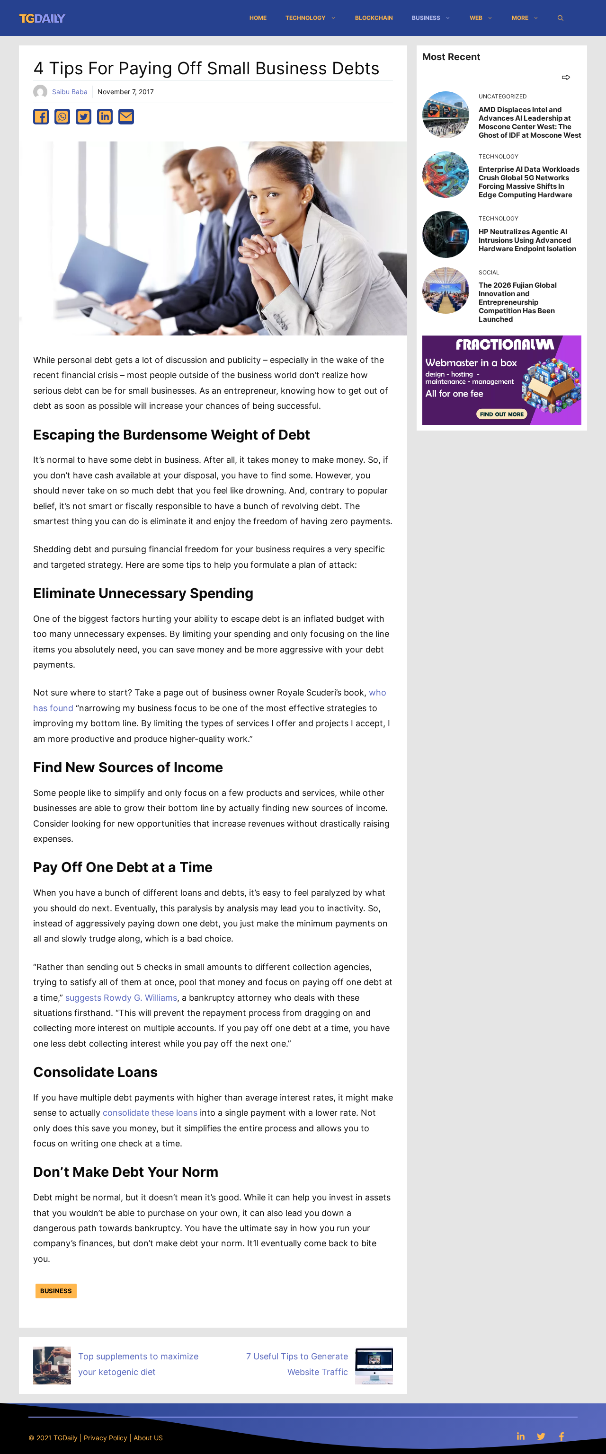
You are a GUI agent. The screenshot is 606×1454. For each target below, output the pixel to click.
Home (258, 17)
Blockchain (374, 17)
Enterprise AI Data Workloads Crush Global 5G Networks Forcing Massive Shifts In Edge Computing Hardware (529, 182)
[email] (126, 116)
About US (148, 1438)
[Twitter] (541, 1436)
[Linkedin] (521, 1436)
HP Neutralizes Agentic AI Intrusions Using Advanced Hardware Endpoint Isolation (527, 240)
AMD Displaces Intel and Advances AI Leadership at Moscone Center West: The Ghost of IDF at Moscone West (530, 122)
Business (426, 17)
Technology (305, 17)
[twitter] (83, 116)
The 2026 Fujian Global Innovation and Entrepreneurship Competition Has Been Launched (518, 302)
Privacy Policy (105, 1438)
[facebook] (41, 116)
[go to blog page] (566, 77)
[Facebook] (561, 1436)
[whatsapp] (62, 116)
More (520, 17)
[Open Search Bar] (560, 18)
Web (476, 17)
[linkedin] (105, 116)
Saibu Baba (70, 92)
